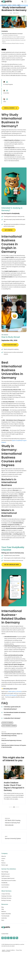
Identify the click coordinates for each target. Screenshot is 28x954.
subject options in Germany (14, 691)
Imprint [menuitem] (3, 950)
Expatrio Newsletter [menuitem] (6, 913)
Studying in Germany (7, 722)
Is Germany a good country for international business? (12, 708)
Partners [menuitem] (3, 863)
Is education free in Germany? (12, 718)
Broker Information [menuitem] (6, 951)
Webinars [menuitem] (3, 911)
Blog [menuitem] (2, 907)
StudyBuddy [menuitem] (4, 882)
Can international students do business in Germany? (15, 714)
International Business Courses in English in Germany (13, 37)
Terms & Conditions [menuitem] (10, 950)
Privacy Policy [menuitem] (19, 950)
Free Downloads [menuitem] (5, 916)
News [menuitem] (2, 920)
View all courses (9, 108)
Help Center (4, 5)
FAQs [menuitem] (2, 909)
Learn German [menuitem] (4, 887)
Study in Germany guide (11, 695)
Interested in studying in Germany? (10, 35)
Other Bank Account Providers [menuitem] (8, 880)
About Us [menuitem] (3, 856)
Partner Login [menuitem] (4, 865)
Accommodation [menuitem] (5, 885)
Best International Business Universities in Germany (13, 38)
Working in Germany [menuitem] (6, 898)
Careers (9, 5)
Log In (18, 5)
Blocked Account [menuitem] (5, 874)
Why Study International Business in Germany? (12, 33)
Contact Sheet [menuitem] (4, 933)
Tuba (11, 13)
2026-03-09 (3, 732)
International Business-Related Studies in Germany (13, 43)
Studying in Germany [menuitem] (6, 896)
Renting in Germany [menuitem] (6, 900)
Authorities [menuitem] (4, 918)
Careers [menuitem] (3, 858)
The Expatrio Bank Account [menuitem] (7, 878)
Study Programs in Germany (9, 725)
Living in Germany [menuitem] (5, 894)
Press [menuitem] (2, 860)
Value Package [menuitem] (4, 872)
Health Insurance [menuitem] (5, 876)
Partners (14, 5)
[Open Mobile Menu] (25, 1)
